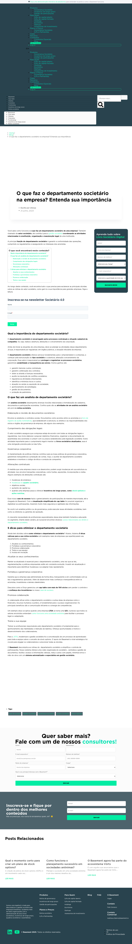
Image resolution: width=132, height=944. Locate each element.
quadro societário (63, 713)
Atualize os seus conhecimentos (23, 272)
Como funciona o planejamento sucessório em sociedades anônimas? (64, 864)
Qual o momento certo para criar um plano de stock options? (22, 864)
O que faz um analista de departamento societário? (29, 256)
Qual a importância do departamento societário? (28, 253)
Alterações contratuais (20, 266)
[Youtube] (17, 932)
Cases (32, 34)
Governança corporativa (21, 264)
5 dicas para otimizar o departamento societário (28, 269)
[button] (75, 69)
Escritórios (38, 23)
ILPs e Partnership (41, 32)
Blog (36, 41)
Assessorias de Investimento (45, 26)
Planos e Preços (36, 28)
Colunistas (11, 103)
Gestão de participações (44, 13)
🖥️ (29, 1)
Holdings (37, 21)
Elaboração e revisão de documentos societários (29, 258)
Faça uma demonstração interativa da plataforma (48, 1)
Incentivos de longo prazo (44, 12)
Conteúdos (34, 37)
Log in (32, 45)
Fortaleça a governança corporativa (25, 274)
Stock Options (77, 713)
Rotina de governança (47, 898)
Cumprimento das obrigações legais (25, 261)
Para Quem (34, 15)
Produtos (34, 8)
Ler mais (9, 878)
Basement (11, 96)
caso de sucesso (15, 713)
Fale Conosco (35, 43)
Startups (37, 25)
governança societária (46, 713)
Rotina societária (13, 109)
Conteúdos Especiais (42, 39)
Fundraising (12, 105)
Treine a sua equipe (19, 280)
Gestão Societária (29, 713)
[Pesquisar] (100, 105)
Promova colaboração (20, 277)
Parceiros (34, 36)
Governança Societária (43, 10)
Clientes (10, 101)
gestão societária (55, 233)
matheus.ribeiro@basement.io (118, 918)
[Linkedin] (9, 932)
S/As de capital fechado (44, 19)
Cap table (11, 98)
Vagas (109, 898)
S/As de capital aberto (43, 17)
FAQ (99, 895)
